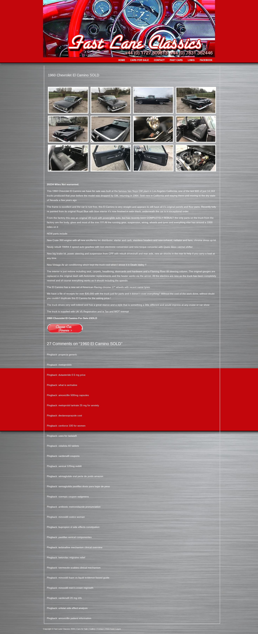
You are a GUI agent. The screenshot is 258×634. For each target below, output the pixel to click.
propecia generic (67, 354)
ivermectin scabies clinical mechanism (79, 567)
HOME (121, 60)
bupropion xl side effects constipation (79, 527)
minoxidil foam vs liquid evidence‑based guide (83, 577)
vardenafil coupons (69, 456)
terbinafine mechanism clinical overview (80, 547)
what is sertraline (67, 385)
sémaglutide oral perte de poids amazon (80, 476)
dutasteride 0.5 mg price (71, 374)
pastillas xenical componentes (75, 537)
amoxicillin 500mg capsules (73, 395)
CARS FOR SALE (139, 60)
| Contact (100, 629)
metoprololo (65, 364)
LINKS (191, 60)
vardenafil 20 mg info (70, 598)
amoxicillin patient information (74, 618)
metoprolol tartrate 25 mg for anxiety (78, 405)
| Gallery (92, 629)
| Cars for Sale (81, 629)
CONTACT (159, 60)
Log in (118, 629)
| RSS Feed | (110, 629)
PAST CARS (176, 60)
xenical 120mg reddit (70, 466)
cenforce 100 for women (71, 425)
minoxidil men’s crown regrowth (75, 587)
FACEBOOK (206, 60)
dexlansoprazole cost (70, 415)
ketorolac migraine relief (71, 557)
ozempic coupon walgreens (73, 496)
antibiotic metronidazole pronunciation (79, 506)
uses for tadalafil (67, 435)
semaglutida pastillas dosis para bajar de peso (84, 486)
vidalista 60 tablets (68, 445)
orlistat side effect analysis (73, 608)
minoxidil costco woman (71, 516)
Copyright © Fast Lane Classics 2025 (59, 629)
